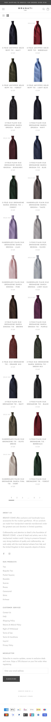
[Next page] (39, 497)
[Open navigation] (3, 9)
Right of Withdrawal (10, 629)
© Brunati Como (25, 696)
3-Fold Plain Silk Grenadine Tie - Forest (37, 480)
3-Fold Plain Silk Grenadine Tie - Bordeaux (38, 441)
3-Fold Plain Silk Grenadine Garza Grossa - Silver (37, 244)
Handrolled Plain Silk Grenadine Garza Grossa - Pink (13, 284)
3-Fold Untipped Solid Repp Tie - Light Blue (38, 86)
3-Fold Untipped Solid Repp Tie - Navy (13, 49)
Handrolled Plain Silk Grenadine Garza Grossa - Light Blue (38, 284)
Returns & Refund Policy (12, 624)
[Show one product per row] (3, 15)
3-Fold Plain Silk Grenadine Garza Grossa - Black (13, 125)
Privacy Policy (8, 645)
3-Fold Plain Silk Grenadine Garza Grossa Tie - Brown (13, 324)
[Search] (44, 9)
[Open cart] (48, 9)
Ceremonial (7, 591)
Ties (4, 566)
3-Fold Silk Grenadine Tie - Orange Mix (13, 363)
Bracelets (6, 579)
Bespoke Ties (8, 570)
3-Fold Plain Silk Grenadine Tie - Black (38, 403)
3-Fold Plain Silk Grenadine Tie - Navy (13, 403)
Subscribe (11, 679)
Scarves (6, 583)
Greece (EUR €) (24, 691)
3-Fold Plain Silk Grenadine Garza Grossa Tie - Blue (37, 165)
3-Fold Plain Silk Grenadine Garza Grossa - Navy (37, 125)
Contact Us (7, 612)
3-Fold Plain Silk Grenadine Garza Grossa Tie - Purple (38, 324)
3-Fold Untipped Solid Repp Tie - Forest (13, 86)
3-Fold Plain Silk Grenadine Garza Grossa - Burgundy (13, 165)
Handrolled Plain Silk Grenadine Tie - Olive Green (13, 441)
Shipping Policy (9, 620)
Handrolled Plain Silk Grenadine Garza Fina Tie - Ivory (13, 481)
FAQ (4, 616)
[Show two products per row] (8, 15)
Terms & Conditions (10, 637)
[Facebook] (4, 553)
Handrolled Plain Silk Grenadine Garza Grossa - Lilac (13, 244)
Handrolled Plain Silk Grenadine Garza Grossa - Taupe (38, 204)
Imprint (5, 641)
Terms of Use (8, 633)
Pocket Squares (8, 575)
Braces (5, 587)
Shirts (5, 595)
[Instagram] (9, 553)
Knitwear (6, 599)
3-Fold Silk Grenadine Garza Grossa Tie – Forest (13, 204)
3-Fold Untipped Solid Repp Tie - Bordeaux (38, 49)
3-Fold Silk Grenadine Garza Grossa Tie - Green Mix (38, 364)
